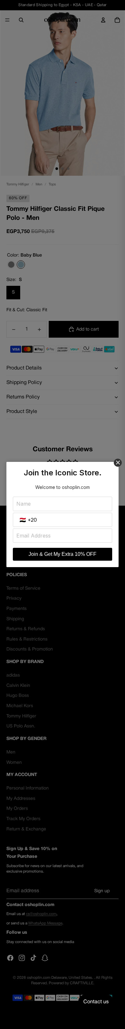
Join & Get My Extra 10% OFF (62, 554)
